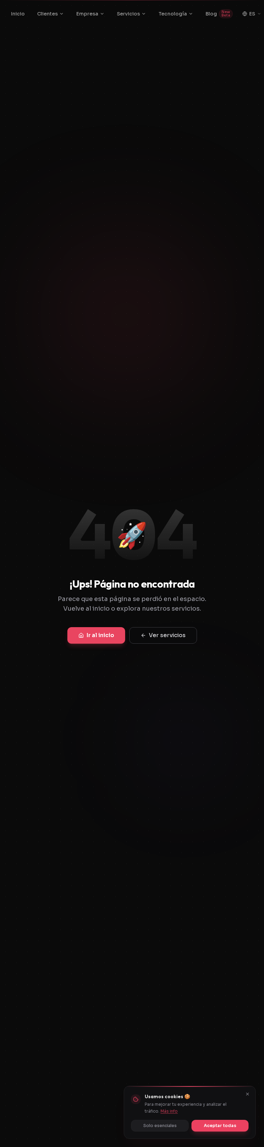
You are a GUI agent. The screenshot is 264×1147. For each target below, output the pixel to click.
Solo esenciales (160, 1125)
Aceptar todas (220, 1125)
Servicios (128, 14)
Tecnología (172, 14)
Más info (169, 1111)
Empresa (87, 14)
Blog (218, 14)
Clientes (47, 14)
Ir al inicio (100, 635)
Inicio (18, 14)
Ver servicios (167, 635)
